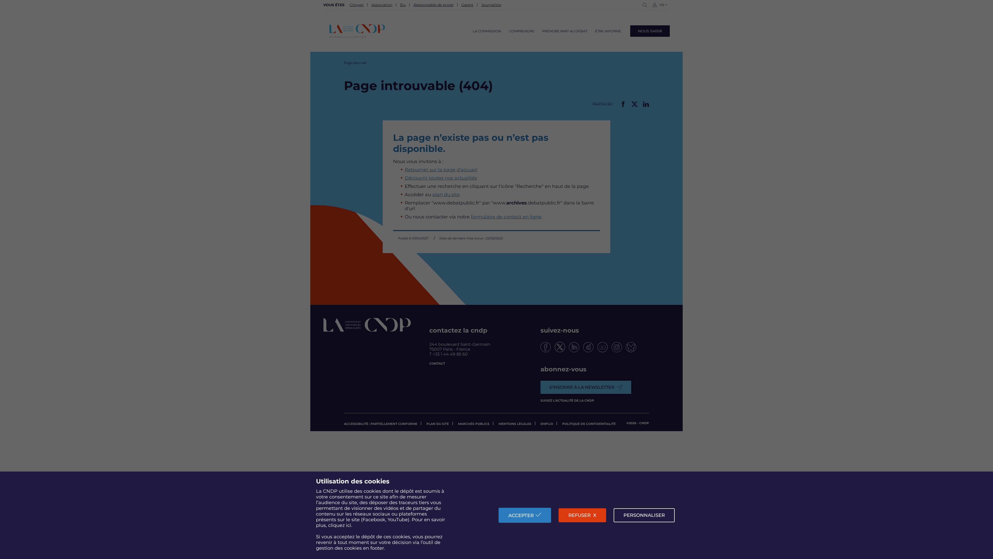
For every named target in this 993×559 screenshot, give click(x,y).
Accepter (521, 515)
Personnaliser (644, 515)
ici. (349, 525)
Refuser (579, 515)
